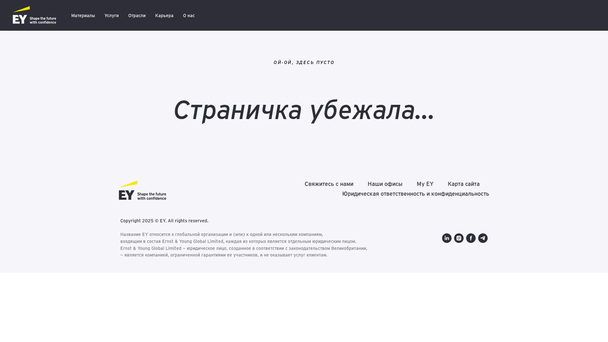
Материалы (83, 15)
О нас (189, 15)
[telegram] (483, 238)
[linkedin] (447, 238)
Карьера (164, 15)
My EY (425, 183)
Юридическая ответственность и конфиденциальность (415, 193)
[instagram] (459, 238)
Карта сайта (464, 183)
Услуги (111, 15)
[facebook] (471, 238)
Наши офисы (385, 183)
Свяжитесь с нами (329, 183)
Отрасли (137, 15)
